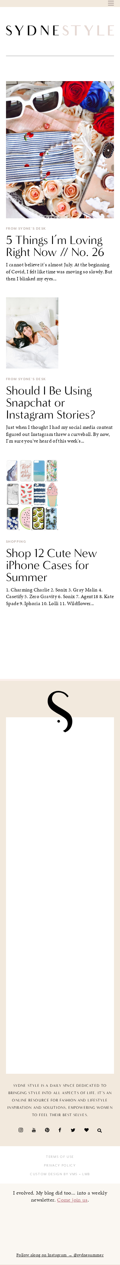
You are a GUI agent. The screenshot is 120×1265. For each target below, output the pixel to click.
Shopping (16, 542)
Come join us (72, 1200)
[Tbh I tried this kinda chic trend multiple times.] (60, 980)
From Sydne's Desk (26, 229)
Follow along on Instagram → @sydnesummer (60, 1255)
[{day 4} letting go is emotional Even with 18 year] (60, 810)
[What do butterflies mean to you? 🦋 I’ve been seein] (60, 754)
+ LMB (84, 1174)
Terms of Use (60, 1157)
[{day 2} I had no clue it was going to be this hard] (60, 1036)
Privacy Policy (60, 1166)
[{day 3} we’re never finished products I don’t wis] (60, 923)
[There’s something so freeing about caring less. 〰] (60, 867)
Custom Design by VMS (54, 1174)
